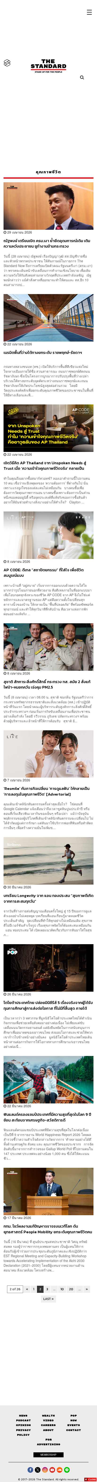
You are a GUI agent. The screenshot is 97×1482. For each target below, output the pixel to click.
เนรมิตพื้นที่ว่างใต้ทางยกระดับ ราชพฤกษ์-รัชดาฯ (43, 353)
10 (62, 1289)
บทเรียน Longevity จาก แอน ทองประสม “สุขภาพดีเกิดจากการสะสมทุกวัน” (48, 898)
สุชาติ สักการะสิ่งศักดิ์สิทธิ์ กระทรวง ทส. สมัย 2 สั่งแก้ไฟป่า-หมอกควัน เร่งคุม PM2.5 (47, 684)
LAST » (48, 1298)
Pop (73, 1415)
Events (73, 1425)
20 (71, 1289)
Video (48, 1420)
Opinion (23, 1425)
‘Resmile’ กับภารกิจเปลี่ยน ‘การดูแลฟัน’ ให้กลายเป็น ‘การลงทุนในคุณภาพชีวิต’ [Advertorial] (46, 791)
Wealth (48, 1415)
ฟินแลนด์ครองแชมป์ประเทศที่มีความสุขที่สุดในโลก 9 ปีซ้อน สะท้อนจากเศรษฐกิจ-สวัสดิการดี (47, 1117)
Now (73, 1420)
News (23, 1415)
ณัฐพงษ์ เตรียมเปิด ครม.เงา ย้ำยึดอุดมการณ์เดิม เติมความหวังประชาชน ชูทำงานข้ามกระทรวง (47, 243)
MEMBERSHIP (48, 1454)
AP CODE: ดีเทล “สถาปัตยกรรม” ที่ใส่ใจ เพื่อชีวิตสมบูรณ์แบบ (44, 572)
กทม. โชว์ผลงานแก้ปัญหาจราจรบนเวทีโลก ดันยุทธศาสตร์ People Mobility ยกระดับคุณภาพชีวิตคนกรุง (48, 1229)
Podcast (23, 1420)
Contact (73, 1430)
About (48, 1430)
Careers (48, 1425)
